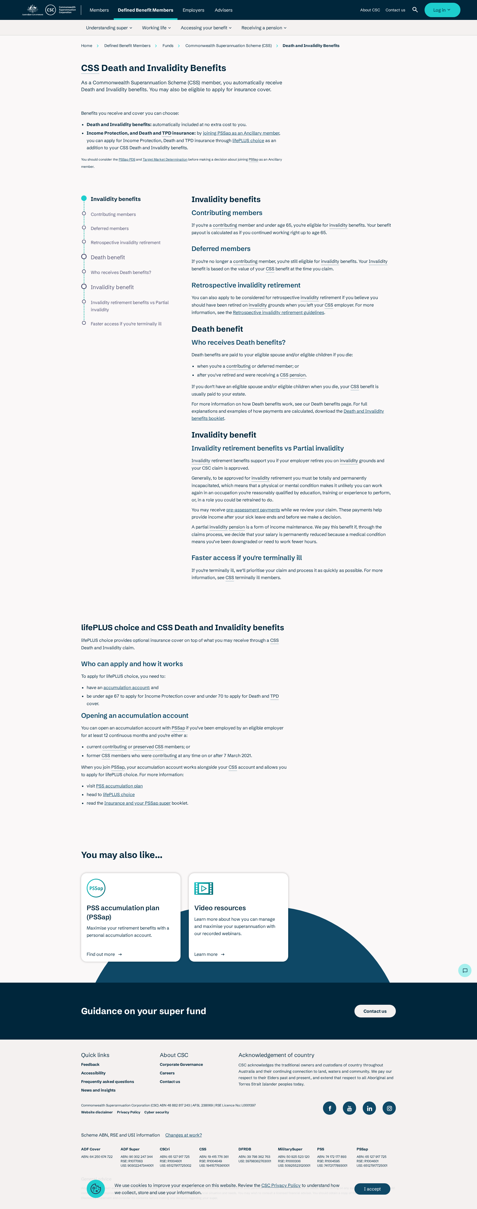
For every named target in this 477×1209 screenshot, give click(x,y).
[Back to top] (448, 970)
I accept (372, 1189)
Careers (167, 1073)
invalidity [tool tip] (338, 225)
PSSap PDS (127, 159)
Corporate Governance (181, 1064)
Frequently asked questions (107, 1081)
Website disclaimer (97, 1112)
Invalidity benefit (112, 287)
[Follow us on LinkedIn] (369, 1108)
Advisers (224, 13)
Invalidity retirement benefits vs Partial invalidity (130, 306)
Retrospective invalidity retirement (125, 242)
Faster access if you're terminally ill (126, 323)
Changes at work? (183, 1135)
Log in (443, 12)
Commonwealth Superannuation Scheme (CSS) (229, 45)
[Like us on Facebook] (329, 1108)
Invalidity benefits (116, 198)
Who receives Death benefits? (121, 272)
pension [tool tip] (298, 375)
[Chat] (464, 970)
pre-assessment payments (253, 509)
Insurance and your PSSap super (137, 803)
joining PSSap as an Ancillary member (241, 133)
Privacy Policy (128, 1112)
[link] (109, 27)
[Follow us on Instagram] (389, 1108)
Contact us (395, 12)
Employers (193, 13)
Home (86, 45)
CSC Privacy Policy (281, 1185)
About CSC (370, 12)
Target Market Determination (165, 159)
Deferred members (110, 228)
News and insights (98, 1090)
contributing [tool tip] (225, 225)
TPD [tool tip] (166, 133)
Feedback (90, 1064)
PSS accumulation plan (119, 786)
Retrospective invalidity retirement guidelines (278, 312)
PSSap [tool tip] (253, 159)
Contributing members (113, 214)
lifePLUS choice (248, 140)
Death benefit (108, 257)
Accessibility (93, 1073)
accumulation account (126, 687)
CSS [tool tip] (90, 67)
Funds (168, 45)
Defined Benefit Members (145, 13)
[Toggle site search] (416, 10)
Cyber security (156, 1112)
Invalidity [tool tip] (378, 261)
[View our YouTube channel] (349, 1108)
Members (99, 13)
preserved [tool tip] (143, 746)
